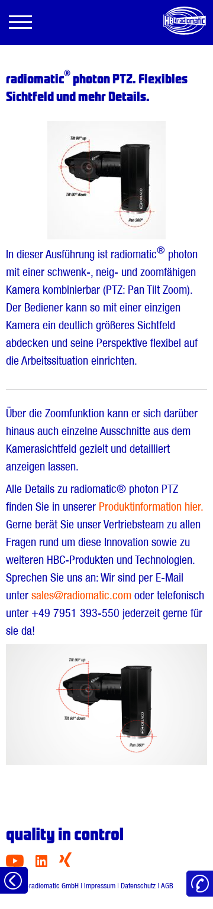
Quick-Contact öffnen (199, 884)
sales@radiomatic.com (81, 595)
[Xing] (65, 863)
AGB (167, 885)
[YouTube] (15, 863)
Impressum (99, 885)
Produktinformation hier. (151, 506)
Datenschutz (138, 885)
